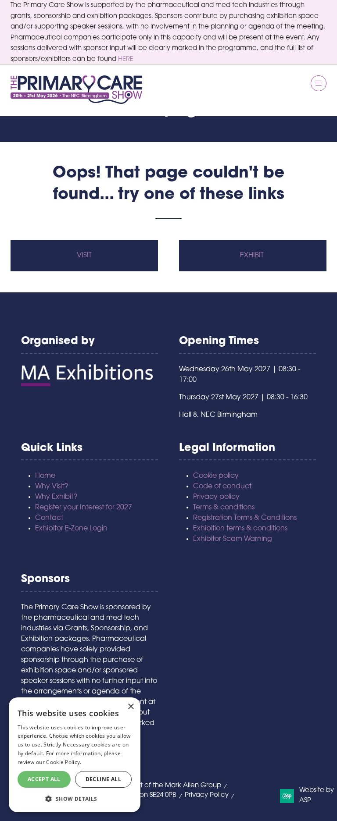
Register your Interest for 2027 (83, 507)
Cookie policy (216, 476)
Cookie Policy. (63, 762)
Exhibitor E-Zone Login (71, 528)
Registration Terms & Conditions (245, 518)
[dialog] (74, 754)
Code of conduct (222, 486)
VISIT (84, 255)
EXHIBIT (252, 255)
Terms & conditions (224, 507)
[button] (318, 83)
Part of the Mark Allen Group (175, 785)
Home (45, 476)
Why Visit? (51, 486)
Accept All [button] (44, 779)
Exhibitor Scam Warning (232, 539)
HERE (125, 59)
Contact (49, 518)
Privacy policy (216, 497)
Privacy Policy (207, 795)
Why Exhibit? (56, 497)
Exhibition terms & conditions (240, 528)
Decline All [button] (103, 779)
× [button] (130, 707)
